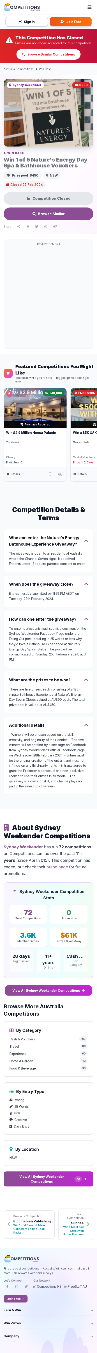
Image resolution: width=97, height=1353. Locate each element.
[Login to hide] (60, 474)
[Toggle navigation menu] (89, 7)
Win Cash (45, 69)
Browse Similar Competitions (51, 54)
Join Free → (15, 1298)
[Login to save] (50, 474)
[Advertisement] (48, 297)
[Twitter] (26, 1288)
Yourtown (12, 442)
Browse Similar (51, 214)
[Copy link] (54, 226)
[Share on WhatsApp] (45, 226)
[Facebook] (7, 1288)
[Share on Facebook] (27, 226)
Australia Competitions (19, 69)
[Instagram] (16, 1288)
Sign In (29, 22)
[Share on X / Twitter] (36, 226)
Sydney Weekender (23, 847)
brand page (57, 867)
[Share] (18, 226)
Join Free (73, 22)
